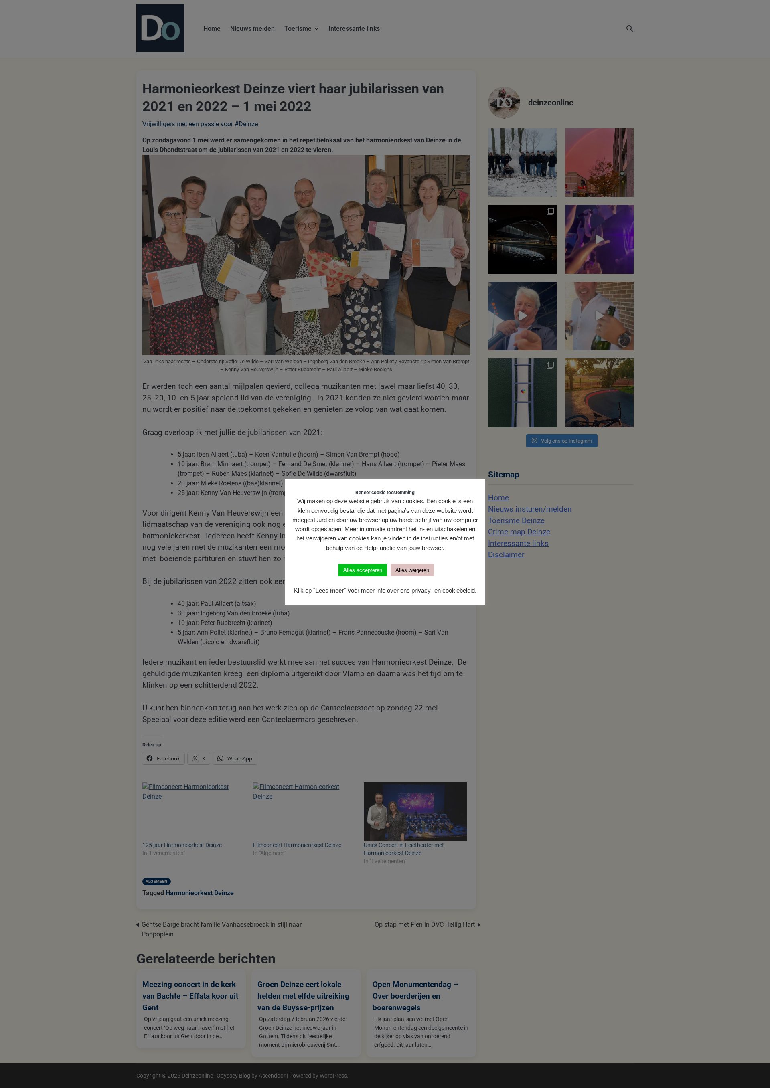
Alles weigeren (412, 570)
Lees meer (329, 590)
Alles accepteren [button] (362, 570)
